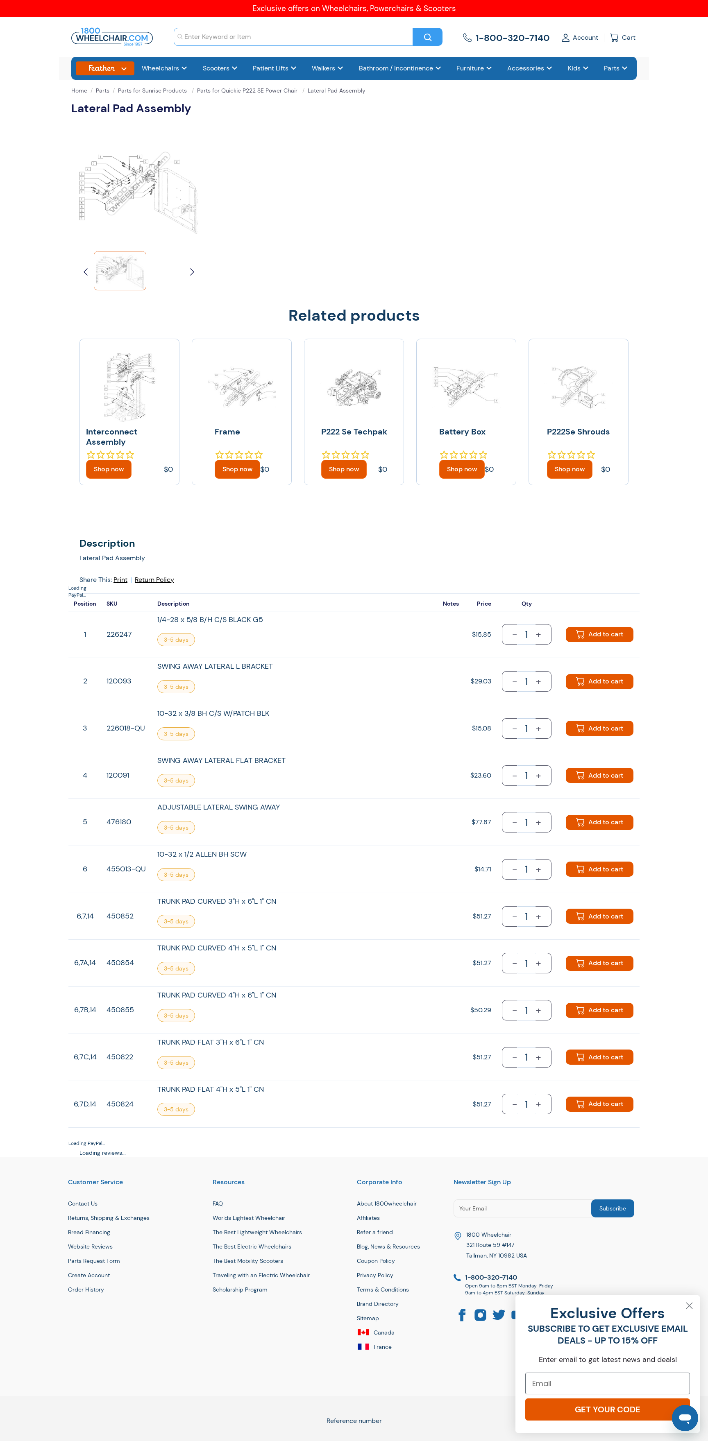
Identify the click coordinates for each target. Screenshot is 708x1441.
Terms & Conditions (383, 1289)
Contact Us (83, 1203)
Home (79, 90)
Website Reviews (90, 1246)
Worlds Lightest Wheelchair (249, 1218)
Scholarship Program (240, 1289)
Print (120, 579)
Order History (86, 1289)
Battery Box (462, 431)
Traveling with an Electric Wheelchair (261, 1275)
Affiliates (368, 1218)
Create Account (89, 1275)
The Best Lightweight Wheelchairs (257, 1232)
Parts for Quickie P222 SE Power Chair (248, 90)
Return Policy (154, 579)
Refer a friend (375, 1232)
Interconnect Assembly (111, 436)
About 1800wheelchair (387, 1203)
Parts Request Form (94, 1261)
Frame (227, 431)
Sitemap (368, 1318)
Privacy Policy (375, 1275)
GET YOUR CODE (607, 1409)
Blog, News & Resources (388, 1246)
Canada (383, 1332)
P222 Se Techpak (354, 431)
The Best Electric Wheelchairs (252, 1246)
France (382, 1347)
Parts (102, 90)
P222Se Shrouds (578, 431)
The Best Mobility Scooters (248, 1261)
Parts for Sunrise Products (153, 90)
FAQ (218, 1203)
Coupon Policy (376, 1261)
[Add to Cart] (109, 469)
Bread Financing (89, 1232)
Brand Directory (378, 1304)
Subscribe (612, 1208)
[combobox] (293, 37)
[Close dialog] (689, 1305)
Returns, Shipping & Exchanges (109, 1218)
